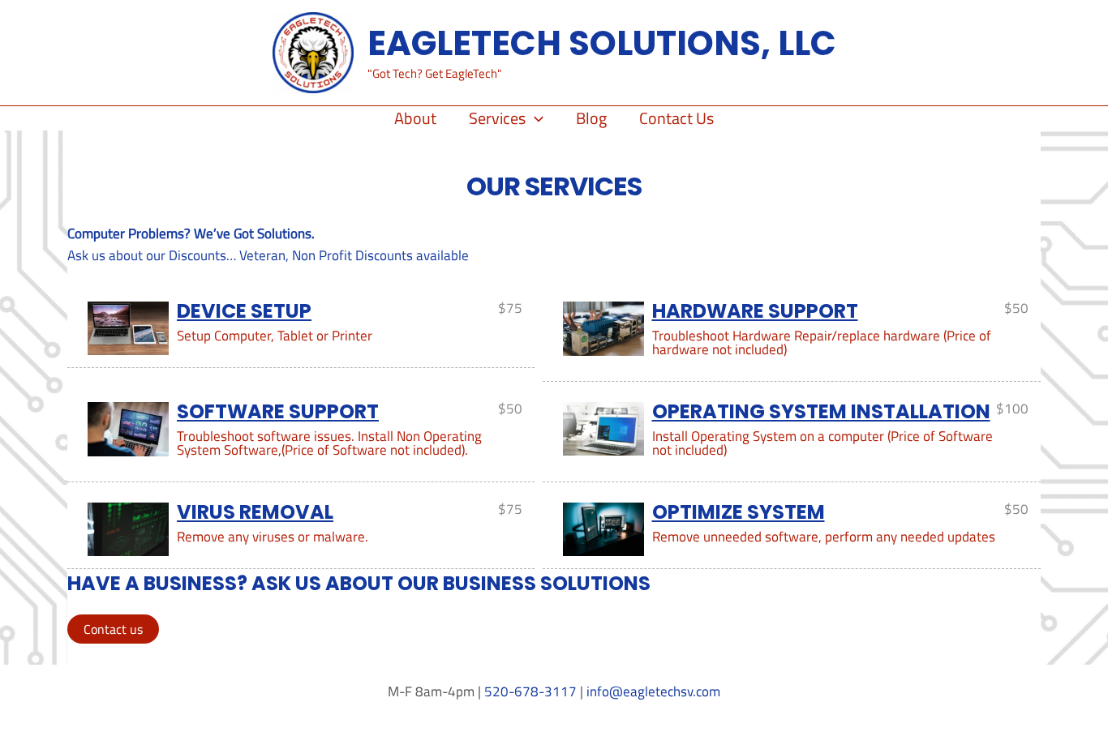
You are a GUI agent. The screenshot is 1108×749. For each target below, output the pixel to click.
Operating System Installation (821, 411)
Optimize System (738, 512)
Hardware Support (755, 310)
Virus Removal (255, 512)
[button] (534, 118)
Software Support (278, 411)
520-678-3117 (530, 691)
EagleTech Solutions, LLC (601, 43)
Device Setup (244, 310)
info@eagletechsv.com (653, 691)
